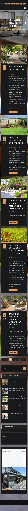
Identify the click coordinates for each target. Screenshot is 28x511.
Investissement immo (7, 433)
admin (11, 74)
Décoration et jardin (14, 76)
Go (24, 368)
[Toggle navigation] (25, 8)
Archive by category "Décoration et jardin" (16, 29)
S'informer (4, 439)
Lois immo (4, 436)
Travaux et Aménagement (8, 442)
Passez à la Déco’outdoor (17, 69)
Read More (13, 112)
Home (3, 29)
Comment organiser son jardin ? (16, 140)
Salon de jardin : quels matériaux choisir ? (15, 319)
